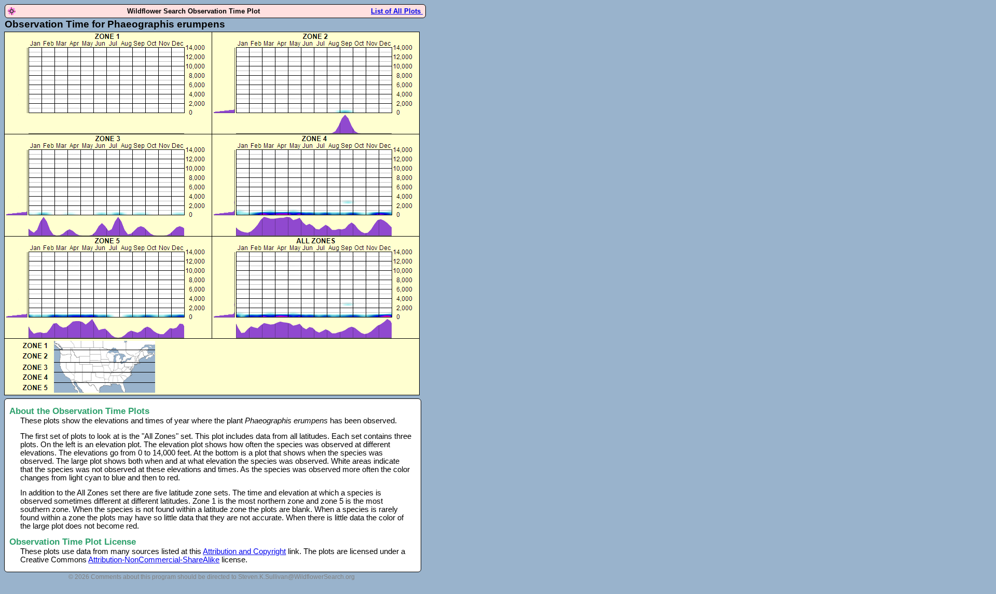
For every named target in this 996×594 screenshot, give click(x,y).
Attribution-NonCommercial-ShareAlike (153, 560)
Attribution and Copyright (244, 551)
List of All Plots (397, 11)
